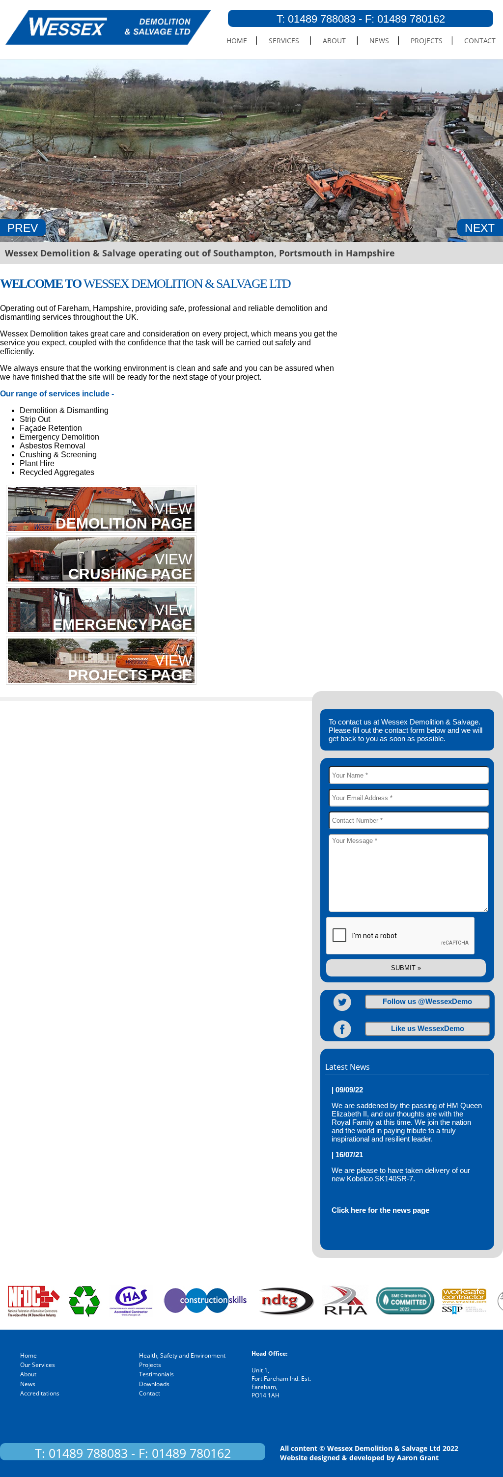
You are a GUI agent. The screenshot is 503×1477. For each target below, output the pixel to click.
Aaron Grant (418, 1457)
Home (236, 40)
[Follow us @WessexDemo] (337, 1011)
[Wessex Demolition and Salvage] (105, 41)
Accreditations (39, 1393)
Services (284, 40)
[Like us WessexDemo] (337, 1038)
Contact (480, 40)
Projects (427, 40)
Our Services (37, 1365)
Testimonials (156, 1374)
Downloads (154, 1384)
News (379, 40)
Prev (22, 228)
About (334, 40)
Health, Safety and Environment (182, 1355)
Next (480, 228)
